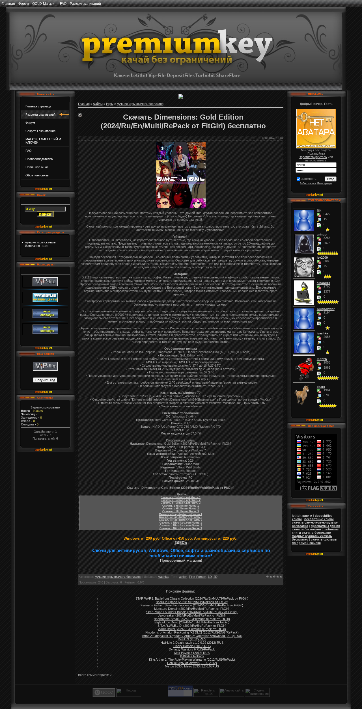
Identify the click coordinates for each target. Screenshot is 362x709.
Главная (8, 4)
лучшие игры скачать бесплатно (140, 103)
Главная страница (38, 106)
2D (215, 576)
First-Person (197, 576)
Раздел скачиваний (85, 4)
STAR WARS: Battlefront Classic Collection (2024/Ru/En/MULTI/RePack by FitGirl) (191, 598)
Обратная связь (37, 175)
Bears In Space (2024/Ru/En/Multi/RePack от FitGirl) (192, 602)
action (183, 576)
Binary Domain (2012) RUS (192, 646)
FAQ (63, 4)
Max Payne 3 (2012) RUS (192, 652)
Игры (109, 103)
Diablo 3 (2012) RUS (192, 639)
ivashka (163, 576)
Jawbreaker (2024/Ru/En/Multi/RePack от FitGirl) (192, 615)
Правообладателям (39, 159)
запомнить (308, 178)
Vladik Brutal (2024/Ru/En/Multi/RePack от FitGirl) (192, 629)
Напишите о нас (37, 167)
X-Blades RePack (192, 656)
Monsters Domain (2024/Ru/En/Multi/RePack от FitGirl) (192, 608)
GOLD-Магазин (44, 4)
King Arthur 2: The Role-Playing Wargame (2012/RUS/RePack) (192, 659)
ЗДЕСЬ (180, 543)
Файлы (98, 103)
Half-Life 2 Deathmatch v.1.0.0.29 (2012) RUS (192, 642)
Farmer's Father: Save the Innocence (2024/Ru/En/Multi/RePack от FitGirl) (192, 605)
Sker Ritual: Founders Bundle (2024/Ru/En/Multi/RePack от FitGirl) (192, 612)
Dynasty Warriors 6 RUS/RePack (192, 649)
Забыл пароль (308, 183)
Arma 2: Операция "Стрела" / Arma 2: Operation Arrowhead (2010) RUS (192, 635)
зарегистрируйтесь (313, 157)
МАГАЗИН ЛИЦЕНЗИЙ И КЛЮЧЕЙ (43, 140)
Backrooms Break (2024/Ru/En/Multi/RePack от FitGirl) (192, 619)
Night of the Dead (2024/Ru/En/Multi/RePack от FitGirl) (191, 622)
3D (210, 576)
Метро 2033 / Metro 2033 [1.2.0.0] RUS (192, 666)
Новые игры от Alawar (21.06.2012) (192, 663)
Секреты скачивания (40, 131)
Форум (23, 4)
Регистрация (324, 183)
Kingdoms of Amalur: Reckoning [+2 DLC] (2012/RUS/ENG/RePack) (192, 632)
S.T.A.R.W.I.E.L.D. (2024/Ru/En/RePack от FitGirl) (192, 625)
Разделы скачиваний (40, 114)
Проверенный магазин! (181, 560)
